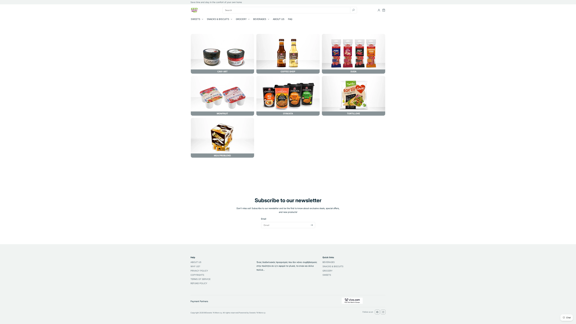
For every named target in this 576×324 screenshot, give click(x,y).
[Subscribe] (311, 225)
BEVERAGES (328, 262)
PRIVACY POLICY (199, 270)
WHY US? (195, 266)
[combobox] (289, 10)
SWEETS (326, 275)
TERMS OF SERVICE (200, 279)
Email (263, 219)
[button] (198, 19)
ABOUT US (195, 262)
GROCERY (327, 270)
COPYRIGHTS (197, 275)
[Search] (353, 10)
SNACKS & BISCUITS (332, 266)
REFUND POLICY (198, 283)
